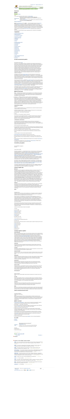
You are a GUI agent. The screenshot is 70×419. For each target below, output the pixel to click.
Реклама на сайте (28, 368)
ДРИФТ (15, 345)
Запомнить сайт (33, 4)
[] (27, 28)
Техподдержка (24, 368)
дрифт (15, 359)
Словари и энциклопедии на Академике (25, 6)
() (18, 134)
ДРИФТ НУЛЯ (16, 353)
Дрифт (15, 361)
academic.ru (16, 8)
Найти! (41, 7)
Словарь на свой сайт (38, 4)
